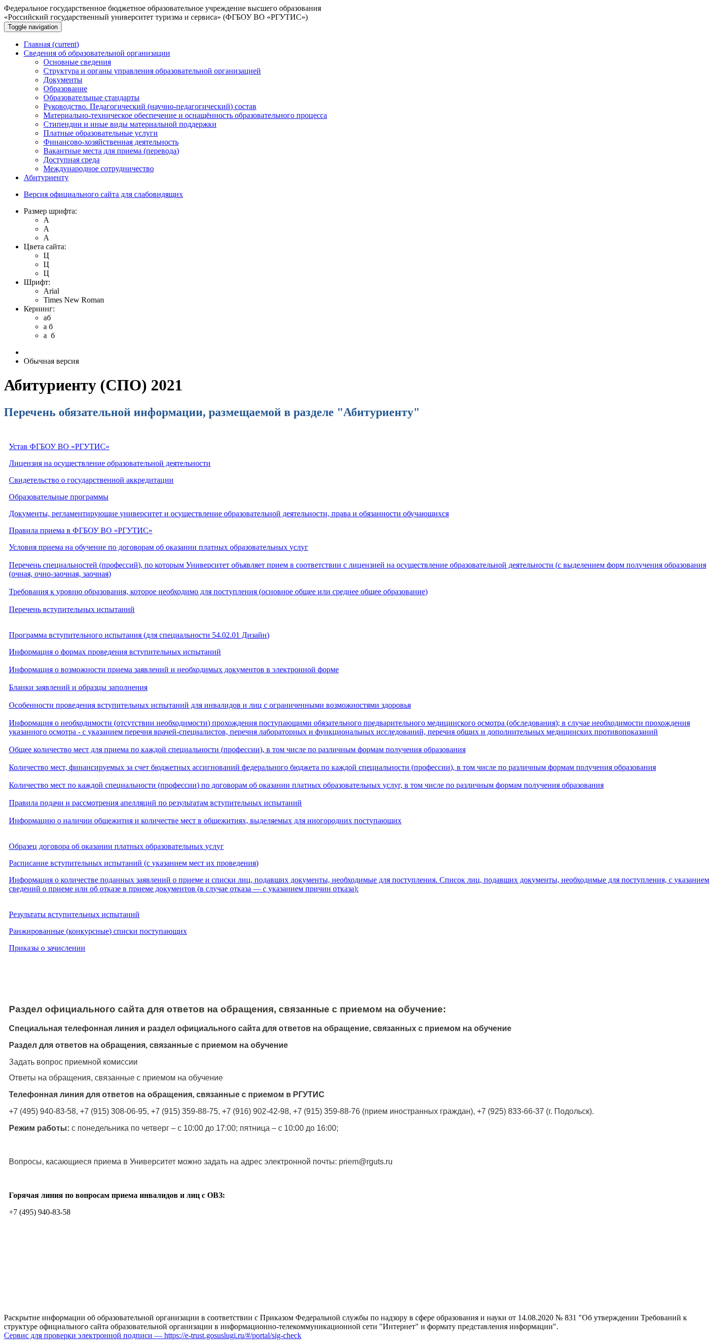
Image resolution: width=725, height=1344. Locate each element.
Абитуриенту (46, 177)
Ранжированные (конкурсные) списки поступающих (98, 931)
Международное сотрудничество (98, 168)
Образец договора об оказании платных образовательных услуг (116, 846)
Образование (65, 88)
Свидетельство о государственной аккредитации (91, 480)
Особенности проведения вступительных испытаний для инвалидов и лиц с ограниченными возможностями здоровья (210, 705)
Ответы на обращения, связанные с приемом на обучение (116, 1078)
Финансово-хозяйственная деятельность (111, 142)
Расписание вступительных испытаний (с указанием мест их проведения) (133, 863)
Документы (62, 80)
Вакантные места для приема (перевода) (111, 151)
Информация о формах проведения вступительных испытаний (115, 652)
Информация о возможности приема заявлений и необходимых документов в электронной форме (174, 669)
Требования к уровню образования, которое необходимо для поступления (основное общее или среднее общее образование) (218, 591)
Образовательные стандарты (91, 97)
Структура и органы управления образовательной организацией (152, 71)
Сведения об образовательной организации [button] (97, 53)
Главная (51, 44)
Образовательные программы (59, 497)
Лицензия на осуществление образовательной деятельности (110, 463)
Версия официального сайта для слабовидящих (103, 194)
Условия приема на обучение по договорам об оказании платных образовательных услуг (158, 547)
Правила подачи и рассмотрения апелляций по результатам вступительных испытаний (155, 803)
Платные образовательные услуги (100, 133)
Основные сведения (77, 62)
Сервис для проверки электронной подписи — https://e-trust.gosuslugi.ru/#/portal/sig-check (152, 1335)
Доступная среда (71, 159)
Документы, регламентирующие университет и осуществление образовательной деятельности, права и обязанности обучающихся (229, 513)
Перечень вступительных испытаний (72, 609)
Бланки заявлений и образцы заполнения (78, 687)
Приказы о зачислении (47, 948)
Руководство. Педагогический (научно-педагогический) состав (149, 106)
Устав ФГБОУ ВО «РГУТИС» (59, 446)
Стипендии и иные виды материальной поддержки (130, 124)
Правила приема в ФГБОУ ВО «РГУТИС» (80, 530)
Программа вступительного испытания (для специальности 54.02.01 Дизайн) (139, 635)
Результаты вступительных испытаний (74, 914)
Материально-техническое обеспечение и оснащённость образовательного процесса (185, 115)
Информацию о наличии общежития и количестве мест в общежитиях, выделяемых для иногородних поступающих (205, 820)
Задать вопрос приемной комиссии (73, 1062)
